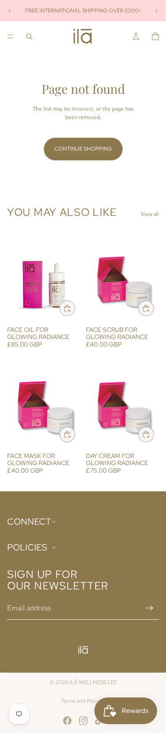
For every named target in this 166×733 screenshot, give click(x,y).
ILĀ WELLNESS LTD (93, 682)
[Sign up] (149, 608)
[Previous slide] (9, 10)
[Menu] (10, 36)
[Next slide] (156, 10)
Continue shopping (83, 148)
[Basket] (155, 36)
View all (150, 214)
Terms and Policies (83, 701)
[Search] (29, 36)
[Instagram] (83, 720)
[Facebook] (67, 720)
